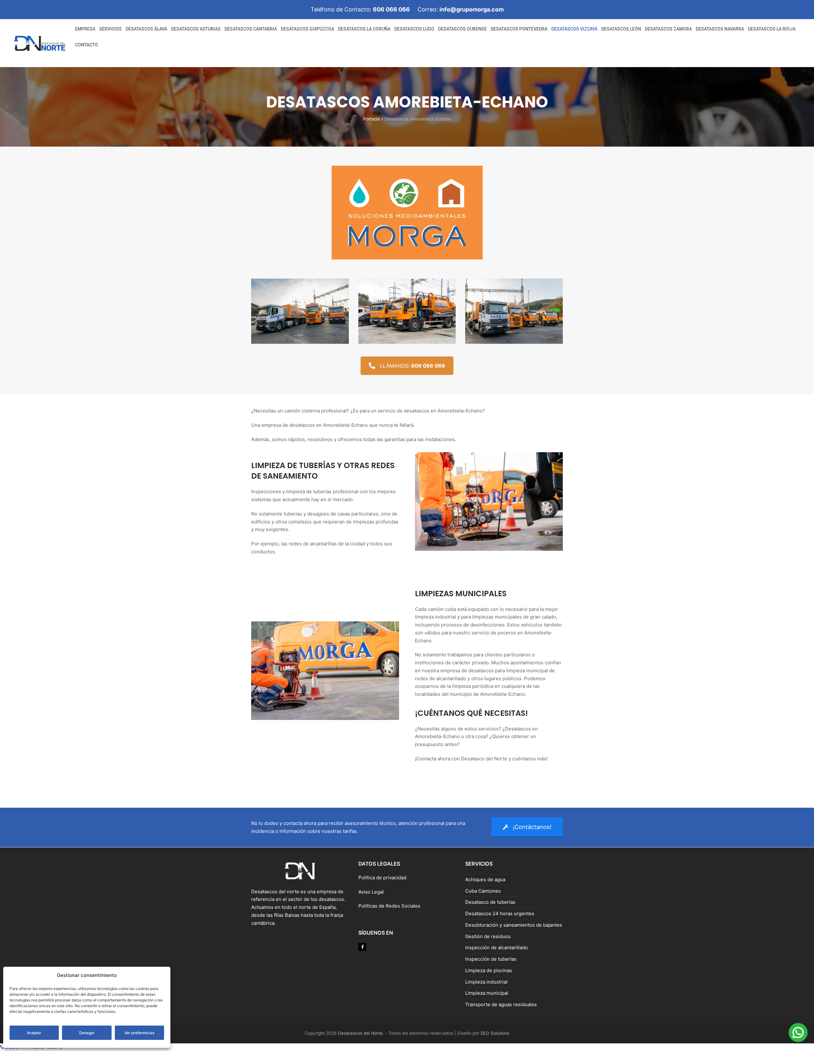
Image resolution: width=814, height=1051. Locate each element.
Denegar (87, 1032)
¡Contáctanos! (532, 826)
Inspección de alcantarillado (496, 947)
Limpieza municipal (486, 993)
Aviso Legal (371, 892)
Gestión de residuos (488, 936)
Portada (371, 118)
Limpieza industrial (486, 982)
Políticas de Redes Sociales (389, 906)
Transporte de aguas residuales (501, 1004)
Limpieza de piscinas (488, 970)
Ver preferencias (139, 1032)
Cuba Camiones (483, 891)
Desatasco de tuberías (490, 902)
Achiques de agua (485, 879)
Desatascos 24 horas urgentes (499, 913)
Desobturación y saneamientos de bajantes (513, 925)
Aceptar (34, 1032)
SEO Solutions (494, 1033)
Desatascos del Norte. (361, 1033)
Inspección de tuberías (490, 959)
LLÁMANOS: (412, 366)
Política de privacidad (382, 878)
